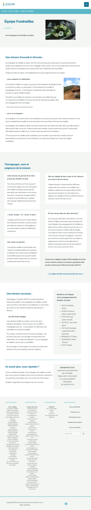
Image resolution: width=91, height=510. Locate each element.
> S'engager (12, 420)
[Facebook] (66, 503)
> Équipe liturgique (12, 424)
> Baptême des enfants (12, 444)
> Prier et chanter (32, 465)
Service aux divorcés (12, 461)
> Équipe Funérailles (13, 436)
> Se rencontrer (32, 475)
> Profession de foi (32, 439)
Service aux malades (13, 463)
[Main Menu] (86, 4)
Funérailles (12, 465)
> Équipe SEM (12, 434)
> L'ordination (12, 456)
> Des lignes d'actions (12, 413)
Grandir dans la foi (32, 407)
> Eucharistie (12, 451)
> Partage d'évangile (32, 470)
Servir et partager (51, 408)
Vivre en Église (12, 407)
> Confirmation (12, 453)
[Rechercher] (83, 433)
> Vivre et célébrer (12, 439)
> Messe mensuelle (32, 458)
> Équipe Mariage (13, 432)
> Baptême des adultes (12, 446)
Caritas (51, 410)
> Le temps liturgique (12, 441)
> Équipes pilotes (13, 422)
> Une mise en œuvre (12, 415)
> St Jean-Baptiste (32, 468)
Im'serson (52, 413)
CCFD (51, 412)
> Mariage (12, 454)
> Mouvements (32, 432)
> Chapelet (32, 466)
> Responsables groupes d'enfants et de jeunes (32, 424)
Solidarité (51, 407)
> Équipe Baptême (12, 430)
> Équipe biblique (13, 425)
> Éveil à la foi (32, 427)
